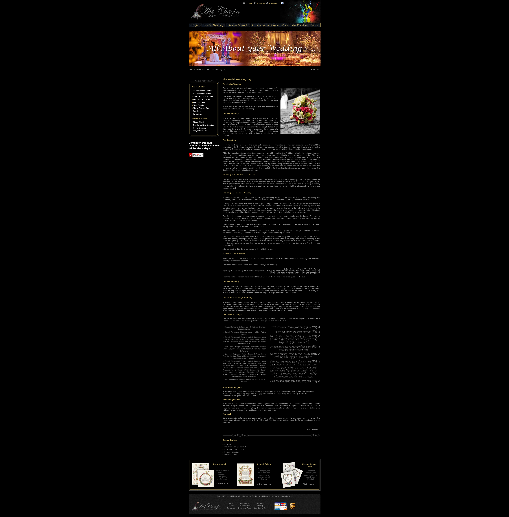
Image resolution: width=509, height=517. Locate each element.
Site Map (260, 506)
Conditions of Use (260, 508)
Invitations (197, 114)
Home (249, 3)
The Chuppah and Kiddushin (234, 449)
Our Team (260, 503)
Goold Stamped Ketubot (203, 96)
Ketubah (313, 302)
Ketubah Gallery (244, 506)
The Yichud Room (230, 455)
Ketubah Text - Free (201, 99)
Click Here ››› (222, 484)
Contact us (273, 3)
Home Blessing (199, 128)
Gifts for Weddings (199, 118)
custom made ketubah (299, 157)
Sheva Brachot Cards (202, 108)
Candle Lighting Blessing (203, 125)
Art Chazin (264, 496)
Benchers (197, 111)
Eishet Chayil (198, 122)
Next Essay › (315, 69)
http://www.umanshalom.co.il (282, 496)
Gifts (195, 25)
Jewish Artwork (238, 25)
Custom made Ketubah (202, 91)
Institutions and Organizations (270, 25)
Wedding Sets (199, 102)
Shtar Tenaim (198, 105)
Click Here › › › (264, 484)
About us (261, 3)
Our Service (244, 503)
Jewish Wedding (213, 25)
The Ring (227, 444)
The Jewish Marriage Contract (235, 447)
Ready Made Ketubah (202, 93)
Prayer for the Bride (201, 131)
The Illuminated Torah (305, 25)
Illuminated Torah (244, 508)
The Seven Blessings (231, 452)
